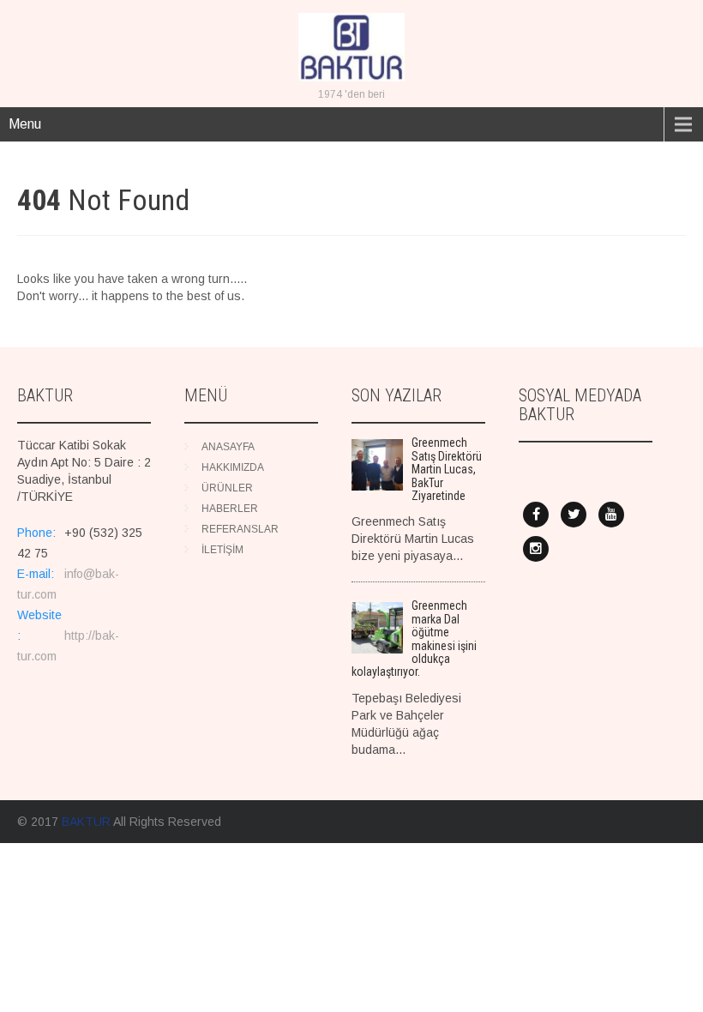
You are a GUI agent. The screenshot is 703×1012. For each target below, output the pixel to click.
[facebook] (536, 514)
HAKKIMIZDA (232, 467)
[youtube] (611, 514)
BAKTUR (86, 821)
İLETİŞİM (222, 550)
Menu (25, 124)
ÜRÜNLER (227, 488)
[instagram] (536, 549)
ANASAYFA (228, 447)
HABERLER (229, 509)
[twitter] (573, 514)
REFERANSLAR (240, 529)
